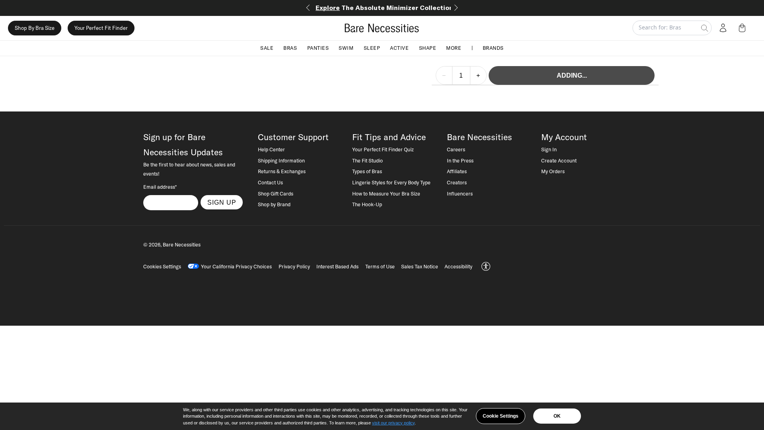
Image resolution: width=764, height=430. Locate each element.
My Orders (553, 171)
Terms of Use (380, 266)
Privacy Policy (294, 266)
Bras (290, 48)
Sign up (221, 202)
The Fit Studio (367, 160)
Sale (266, 48)
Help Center (271, 149)
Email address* (160, 187)
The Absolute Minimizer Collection (384, 8)
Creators (457, 182)
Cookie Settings (500, 416)
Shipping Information (281, 160)
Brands (493, 48)
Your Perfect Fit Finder (101, 28)
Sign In (549, 149)
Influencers (460, 193)
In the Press (460, 160)
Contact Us (270, 182)
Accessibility (458, 266)
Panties (318, 48)
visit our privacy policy (393, 422)
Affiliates (457, 171)
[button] (744, 27)
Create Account (559, 160)
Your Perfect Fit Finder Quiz (383, 149)
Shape (428, 48)
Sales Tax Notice (419, 266)
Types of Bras (367, 171)
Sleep (372, 48)
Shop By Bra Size (35, 28)
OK (557, 416)
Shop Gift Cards (275, 193)
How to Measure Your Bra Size (386, 193)
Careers (456, 149)
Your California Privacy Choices (236, 266)
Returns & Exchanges (282, 171)
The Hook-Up (367, 204)
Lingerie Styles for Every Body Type (391, 182)
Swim (346, 48)
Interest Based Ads (337, 266)
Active (399, 48)
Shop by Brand (274, 204)
